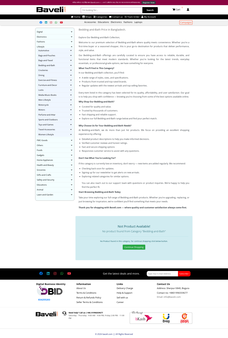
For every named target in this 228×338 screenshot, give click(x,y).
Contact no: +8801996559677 (172, 292)
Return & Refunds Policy (88, 297)
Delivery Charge (125, 288)
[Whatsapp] (56, 22)
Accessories (90, 22)
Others (40, 145)
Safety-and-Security (45, 179)
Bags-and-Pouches (46, 55)
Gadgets (40, 155)
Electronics (116, 22)
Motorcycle (43, 104)
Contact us (117, 16)
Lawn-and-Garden (45, 194)
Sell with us (122, 297)
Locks (41, 90)
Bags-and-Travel (45, 60)
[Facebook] (41, 22)
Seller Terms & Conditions (89, 302)
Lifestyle (40, 46)
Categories (101, 16)
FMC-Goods (42, 140)
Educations (103, 22)
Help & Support (124, 292)
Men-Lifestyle (44, 99)
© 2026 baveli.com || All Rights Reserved (114, 334)
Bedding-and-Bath (46, 65)
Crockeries (43, 70)
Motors (41, 109)
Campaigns (186, 22)
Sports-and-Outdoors (48, 119)
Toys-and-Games (45, 124)
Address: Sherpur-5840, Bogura (173, 288)
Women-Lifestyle (46, 134)
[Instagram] (51, 22)
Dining (41, 75)
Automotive (43, 50)
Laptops (138, 22)
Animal (40, 189)
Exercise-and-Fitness (47, 80)
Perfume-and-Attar (46, 114)
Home (76, 16)
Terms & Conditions (86, 292)
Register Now (149, 2)
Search (150, 10)
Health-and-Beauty (45, 165)
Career (120, 302)
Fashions (128, 22)
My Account (149, 16)
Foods (39, 150)
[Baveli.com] (51, 9)
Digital (40, 31)
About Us (81, 288)
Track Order (133, 16)
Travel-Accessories (46, 129)
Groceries (41, 170)
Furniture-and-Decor (47, 85)
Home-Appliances (45, 160)
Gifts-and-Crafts (44, 175)
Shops (88, 16)
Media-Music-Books (47, 95)
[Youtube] (61, 22)
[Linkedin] (46, 22)
